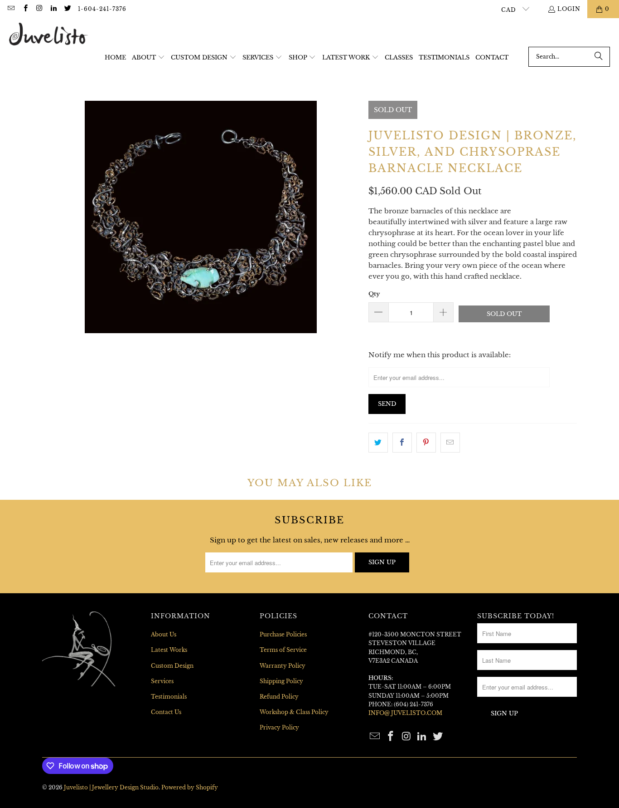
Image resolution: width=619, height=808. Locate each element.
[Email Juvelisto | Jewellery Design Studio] (11, 8)
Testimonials (169, 696)
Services (162, 681)
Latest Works (169, 649)
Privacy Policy (279, 727)
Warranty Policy (282, 665)
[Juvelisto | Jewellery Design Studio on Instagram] (39, 8)
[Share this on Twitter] (378, 443)
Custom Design (172, 665)
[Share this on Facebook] (402, 443)
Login (568, 8)
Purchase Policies (283, 634)
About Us (163, 634)
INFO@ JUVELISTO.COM (405, 712)
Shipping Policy (281, 681)
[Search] (598, 57)
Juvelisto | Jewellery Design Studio (111, 787)
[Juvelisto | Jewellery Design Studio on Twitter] (67, 8)
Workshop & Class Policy (294, 712)
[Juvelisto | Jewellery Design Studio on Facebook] (25, 8)
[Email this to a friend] (450, 443)
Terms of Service (283, 649)
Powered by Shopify (189, 787)
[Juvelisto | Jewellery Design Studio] (48, 35)
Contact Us (166, 712)
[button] (148, 58)
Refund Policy (279, 696)
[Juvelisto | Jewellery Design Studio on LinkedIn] (53, 8)
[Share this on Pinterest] (426, 443)
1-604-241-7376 (102, 8)
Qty (374, 294)
